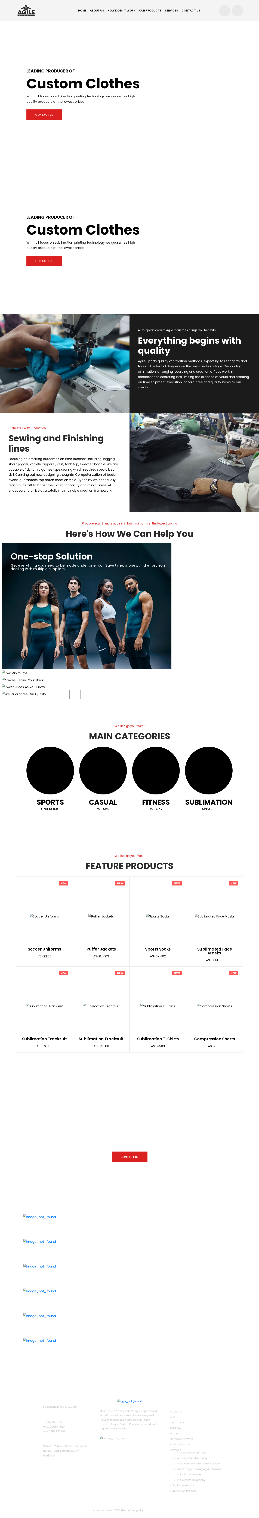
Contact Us (190, 10)
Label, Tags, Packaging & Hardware (200, 1469)
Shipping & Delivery (189, 1474)
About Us (97, 10)
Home (82, 10)
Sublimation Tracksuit (44, 1039)
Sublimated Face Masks (214, 951)
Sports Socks (158, 949)
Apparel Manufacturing (192, 1458)
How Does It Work (121, 10)
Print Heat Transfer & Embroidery (198, 1463)
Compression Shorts (214, 1039)
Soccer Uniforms (44, 949)
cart (172, 1417)
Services (171, 10)
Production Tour (180, 1444)
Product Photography (191, 1480)
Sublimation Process (183, 1491)
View (55, 916)
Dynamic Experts (155, 1510)
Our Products (150, 10)
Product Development (191, 1452)
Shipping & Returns (182, 1485)
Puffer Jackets (101, 949)
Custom (175, 1428)
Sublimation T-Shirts (158, 1039)
